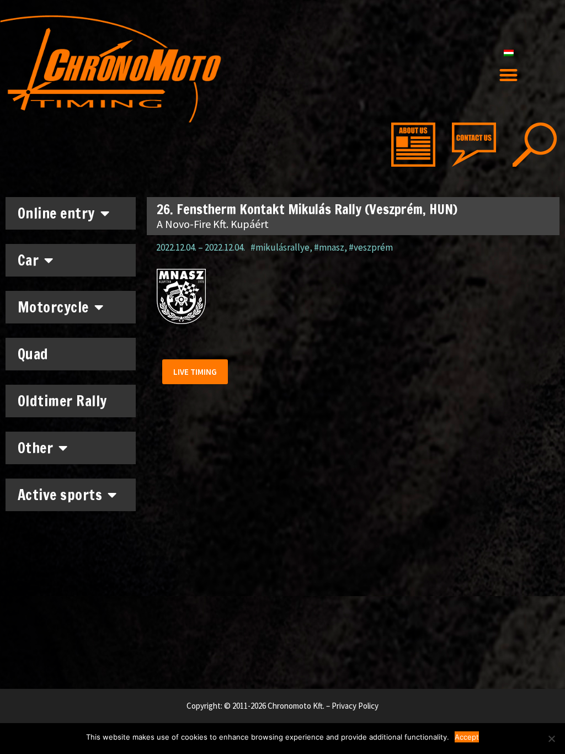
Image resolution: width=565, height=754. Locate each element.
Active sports (60, 495)
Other (36, 448)
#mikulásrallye (280, 247)
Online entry (56, 213)
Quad (33, 354)
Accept (467, 736)
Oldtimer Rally (62, 401)
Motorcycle (53, 307)
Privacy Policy (355, 705)
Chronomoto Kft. (296, 705)
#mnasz (329, 247)
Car (28, 260)
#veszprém (371, 247)
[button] (508, 75)
